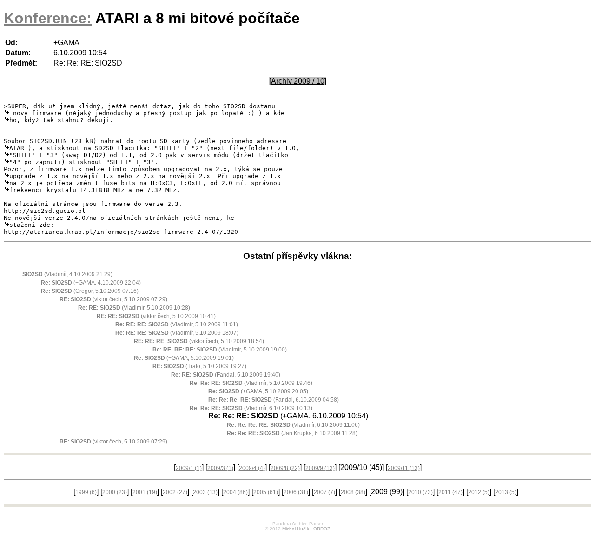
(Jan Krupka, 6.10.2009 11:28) (292, 433)
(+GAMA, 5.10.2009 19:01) (184, 358)
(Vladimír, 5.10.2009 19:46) (251, 383)
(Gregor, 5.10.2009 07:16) (90, 291)
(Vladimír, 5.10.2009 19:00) (219, 349)
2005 (265, 492)
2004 (235, 492)
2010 (420, 492)
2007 (324, 492)
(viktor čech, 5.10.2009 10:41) (156, 316)
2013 (505, 492)
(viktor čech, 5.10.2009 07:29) (113, 299)
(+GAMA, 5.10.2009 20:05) (258, 391)
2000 (114, 492)
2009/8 (285, 468)
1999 (86, 492)
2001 (144, 492)
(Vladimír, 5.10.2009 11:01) (176, 324)
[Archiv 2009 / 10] (297, 81)
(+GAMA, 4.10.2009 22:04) (91, 282)
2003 (205, 492)
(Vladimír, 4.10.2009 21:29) (67, 274)
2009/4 (252, 468)
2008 (353, 492)
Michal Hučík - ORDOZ (306, 528)
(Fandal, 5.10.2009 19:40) (225, 374)
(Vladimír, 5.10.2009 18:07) (176, 333)
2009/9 (320, 468)
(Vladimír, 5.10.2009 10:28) (134, 307)
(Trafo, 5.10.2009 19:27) (199, 366)
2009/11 (404, 468)
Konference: (48, 18)
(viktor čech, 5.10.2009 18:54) (199, 341)
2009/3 (220, 468)
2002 (175, 492)
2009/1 (189, 468)
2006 (296, 492)
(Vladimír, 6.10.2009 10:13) (251, 408)
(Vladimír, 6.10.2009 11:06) (293, 425)
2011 (450, 492)
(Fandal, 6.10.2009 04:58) (273, 400)
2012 (478, 492)
